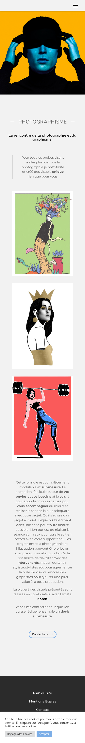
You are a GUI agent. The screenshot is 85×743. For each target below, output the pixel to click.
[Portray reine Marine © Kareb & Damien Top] (42, 368)
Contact (42, 710)
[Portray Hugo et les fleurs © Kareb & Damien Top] (42, 275)
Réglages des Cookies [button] (19, 734)
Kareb (42, 599)
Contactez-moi (42, 634)
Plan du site (42, 693)
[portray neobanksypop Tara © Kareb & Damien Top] (42, 460)
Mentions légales (42, 701)
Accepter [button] (44, 734)
